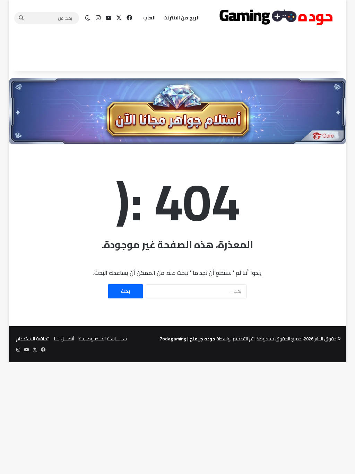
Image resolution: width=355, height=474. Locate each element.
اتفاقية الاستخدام (33, 339)
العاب (149, 17)
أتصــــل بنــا (64, 339)
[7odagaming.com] (275, 18)
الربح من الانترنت (181, 17)
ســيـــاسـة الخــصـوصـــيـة (103, 339)
